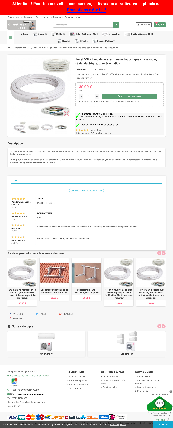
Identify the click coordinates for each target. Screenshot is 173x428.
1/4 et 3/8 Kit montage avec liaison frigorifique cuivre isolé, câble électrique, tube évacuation (118, 294)
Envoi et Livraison (77, 376)
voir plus (160, 420)
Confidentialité (110, 387)
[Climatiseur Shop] (21, 24)
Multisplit (126, 354)
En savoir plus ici (118, 424)
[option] (22, 282)
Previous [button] (159, 253)
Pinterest (18, 318)
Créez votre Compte (146, 387)
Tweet (42, 314)
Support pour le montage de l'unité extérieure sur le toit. (54, 291)
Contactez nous (72, 17)
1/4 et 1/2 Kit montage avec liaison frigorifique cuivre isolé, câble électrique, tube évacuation (150, 294)
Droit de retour (41, 17)
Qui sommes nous (111, 376)
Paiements (57, 17)
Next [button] (164, 253)
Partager (17, 314)
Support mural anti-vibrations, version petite (87, 291)
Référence (80, 69)
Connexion (143, 24)
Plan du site (142, 391)
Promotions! (13, 17)
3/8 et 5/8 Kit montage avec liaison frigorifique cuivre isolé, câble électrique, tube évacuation (22, 294)
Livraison (26, 17)
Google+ (68, 314)
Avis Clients (159, 394)
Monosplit (46, 354)
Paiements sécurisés (78, 384)
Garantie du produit (78, 380)
